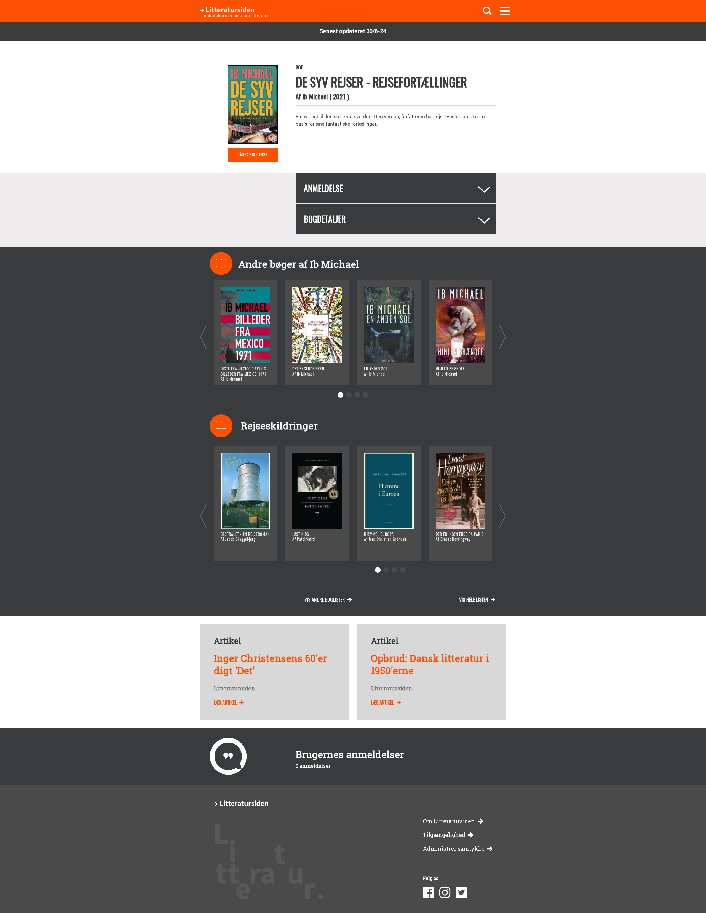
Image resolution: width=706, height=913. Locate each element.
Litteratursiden (234, 688)
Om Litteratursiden (449, 821)
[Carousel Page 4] (365, 395)
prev (203, 337)
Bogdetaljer (325, 219)
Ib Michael (315, 96)
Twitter (461, 892)
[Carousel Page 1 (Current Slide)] (340, 395)
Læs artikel (225, 702)
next (502, 337)
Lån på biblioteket (252, 154)
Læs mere (238, 374)
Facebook (428, 892)
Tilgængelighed (444, 835)
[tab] (396, 188)
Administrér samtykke (454, 848)
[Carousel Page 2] (349, 395)
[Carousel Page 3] (357, 395)
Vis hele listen (473, 599)
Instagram (444, 892)
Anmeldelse (323, 188)
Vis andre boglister (324, 599)
